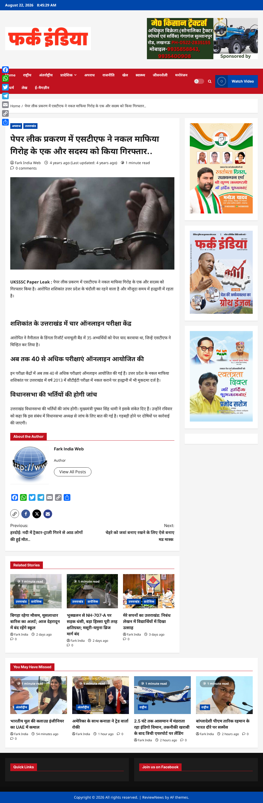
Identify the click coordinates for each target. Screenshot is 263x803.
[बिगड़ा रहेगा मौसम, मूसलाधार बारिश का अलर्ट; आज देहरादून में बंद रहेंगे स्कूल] (36, 591)
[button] (14, 513)
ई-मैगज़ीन (42, 87)
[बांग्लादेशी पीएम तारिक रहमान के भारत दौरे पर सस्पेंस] (224, 695)
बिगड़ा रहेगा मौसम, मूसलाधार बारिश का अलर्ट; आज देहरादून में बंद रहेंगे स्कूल (35, 621)
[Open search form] (209, 81)
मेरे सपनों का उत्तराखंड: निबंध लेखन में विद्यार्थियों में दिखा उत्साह (147, 621)
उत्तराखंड (30, 126)
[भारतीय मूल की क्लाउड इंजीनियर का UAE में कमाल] (38, 695)
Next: (140, 532)
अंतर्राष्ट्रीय (46, 75)
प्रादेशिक (66, 75)
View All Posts (72, 472)
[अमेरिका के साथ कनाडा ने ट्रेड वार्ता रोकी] (100, 695)
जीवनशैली (160, 75)
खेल (125, 75)
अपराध (89, 75)
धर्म (11, 87)
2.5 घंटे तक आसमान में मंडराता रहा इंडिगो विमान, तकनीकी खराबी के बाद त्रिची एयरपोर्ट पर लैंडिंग (162, 727)
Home (10, 75)
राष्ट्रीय (27, 75)
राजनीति (108, 75)
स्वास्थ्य (140, 75)
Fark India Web (28, 162)
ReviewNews (153, 797)
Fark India (21, 634)
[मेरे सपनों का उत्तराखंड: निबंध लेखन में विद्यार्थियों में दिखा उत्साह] (148, 591)
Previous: (46, 532)
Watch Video (243, 81)
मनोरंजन (181, 75)
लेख (24, 87)
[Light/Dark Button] (199, 81)
